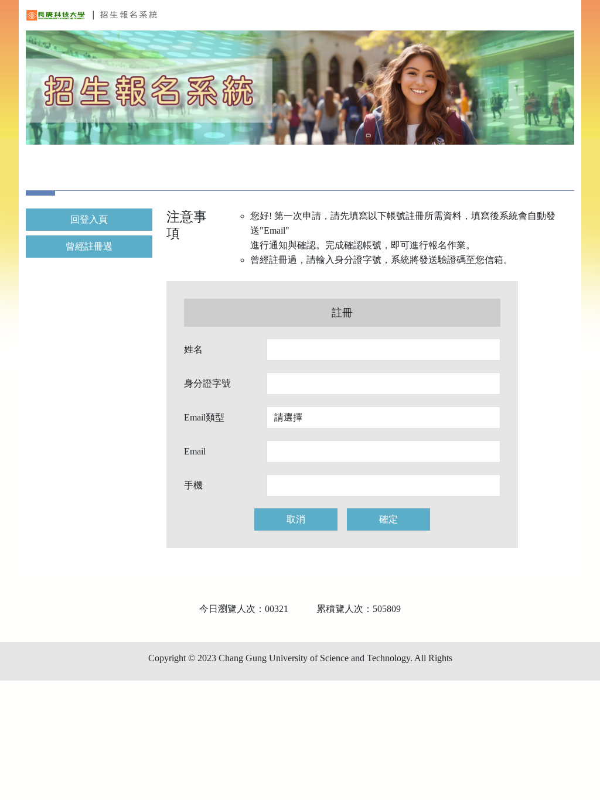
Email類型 (204, 417)
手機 (193, 485)
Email (195, 451)
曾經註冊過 (89, 246)
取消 (296, 519)
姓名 (193, 349)
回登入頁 (89, 219)
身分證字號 (207, 383)
